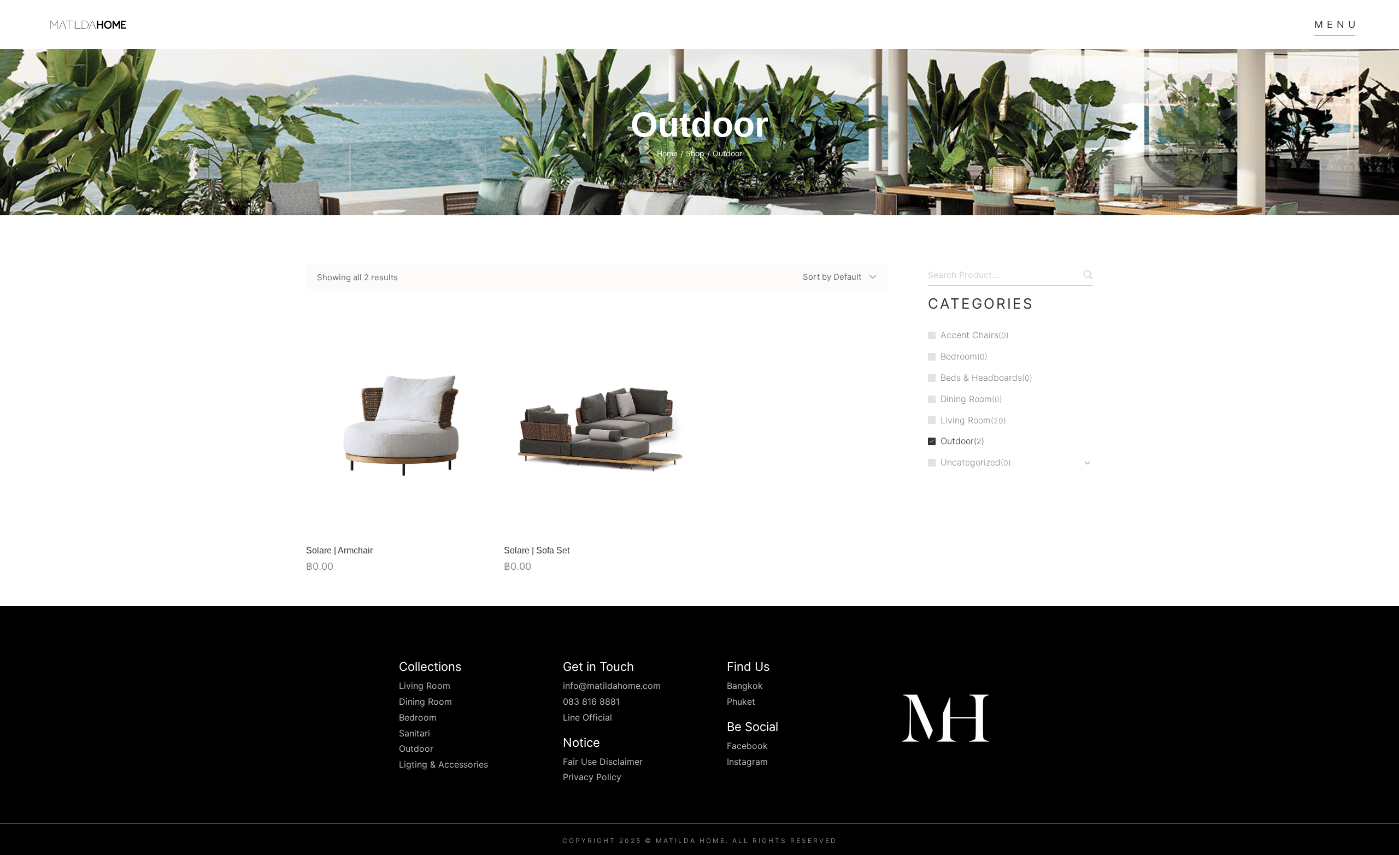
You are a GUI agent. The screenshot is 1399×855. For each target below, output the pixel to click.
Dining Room (966, 398)
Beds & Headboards (981, 377)
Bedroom (958, 356)
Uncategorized (970, 462)
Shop (695, 153)
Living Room (965, 420)
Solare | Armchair (339, 550)
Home (667, 153)
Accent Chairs (969, 334)
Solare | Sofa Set (536, 550)
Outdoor (957, 440)
